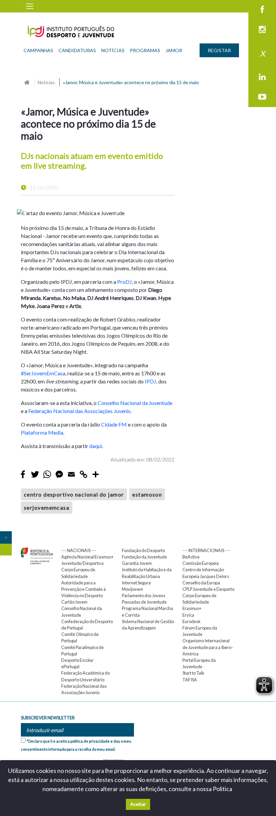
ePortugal (70, 666)
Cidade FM (114, 424)
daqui (95, 446)
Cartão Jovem (74, 602)
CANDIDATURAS (77, 50)
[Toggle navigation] (30, 6)
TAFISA (189, 679)
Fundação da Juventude (144, 556)
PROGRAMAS (145, 50)
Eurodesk (191, 621)
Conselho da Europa (201, 582)
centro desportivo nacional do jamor (74, 494)
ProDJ (124, 281)
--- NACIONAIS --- (78, 550)
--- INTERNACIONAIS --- (206, 550)
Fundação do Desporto (143, 550)
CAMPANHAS (38, 50)
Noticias (46, 82)
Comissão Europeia (200, 563)
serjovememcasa (46, 507)
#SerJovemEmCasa (43, 373)
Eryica (188, 615)
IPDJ (150, 381)
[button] (25, 213)
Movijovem (132, 589)
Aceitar (138, 804)
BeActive (191, 556)
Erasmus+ (191, 608)
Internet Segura (136, 582)
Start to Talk (193, 673)
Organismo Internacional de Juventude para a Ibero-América (207, 647)
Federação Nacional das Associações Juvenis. (80, 411)
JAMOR (174, 50)
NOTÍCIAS (113, 50)
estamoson (147, 494)
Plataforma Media (42, 432)
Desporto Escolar (77, 660)
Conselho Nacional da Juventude (135, 403)
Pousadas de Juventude (144, 602)
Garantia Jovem (137, 563)
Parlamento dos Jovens (143, 595)
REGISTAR (219, 50)
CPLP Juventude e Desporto (208, 589)
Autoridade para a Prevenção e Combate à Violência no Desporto (83, 589)
